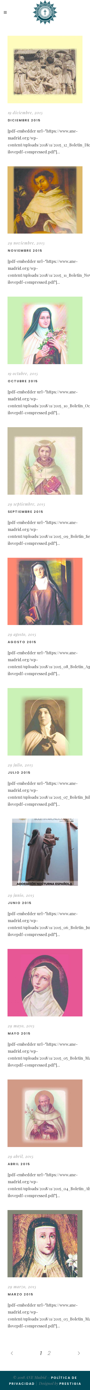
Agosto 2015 (22, 642)
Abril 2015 (19, 1164)
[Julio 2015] (45, 722)
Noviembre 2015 (25, 250)
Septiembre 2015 (26, 512)
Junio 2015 (20, 903)
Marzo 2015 (21, 1294)
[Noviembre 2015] (45, 200)
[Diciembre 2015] (45, 69)
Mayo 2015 (19, 1033)
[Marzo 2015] (45, 1244)
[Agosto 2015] (45, 591)
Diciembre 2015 (24, 120)
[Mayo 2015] (45, 982)
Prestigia (70, 1383)
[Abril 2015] (45, 1113)
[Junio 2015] (45, 852)
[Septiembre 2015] (45, 461)
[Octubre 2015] (45, 330)
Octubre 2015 (23, 381)
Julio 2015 (19, 772)
